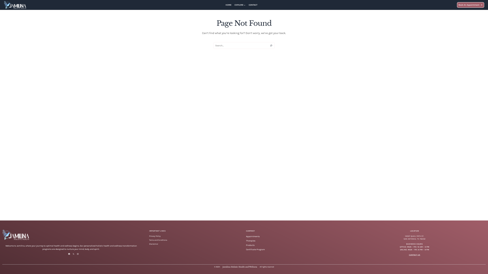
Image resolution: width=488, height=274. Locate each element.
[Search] (271, 45)
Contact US (414, 255)
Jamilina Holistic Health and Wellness (240, 267)
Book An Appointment (469, 5)
